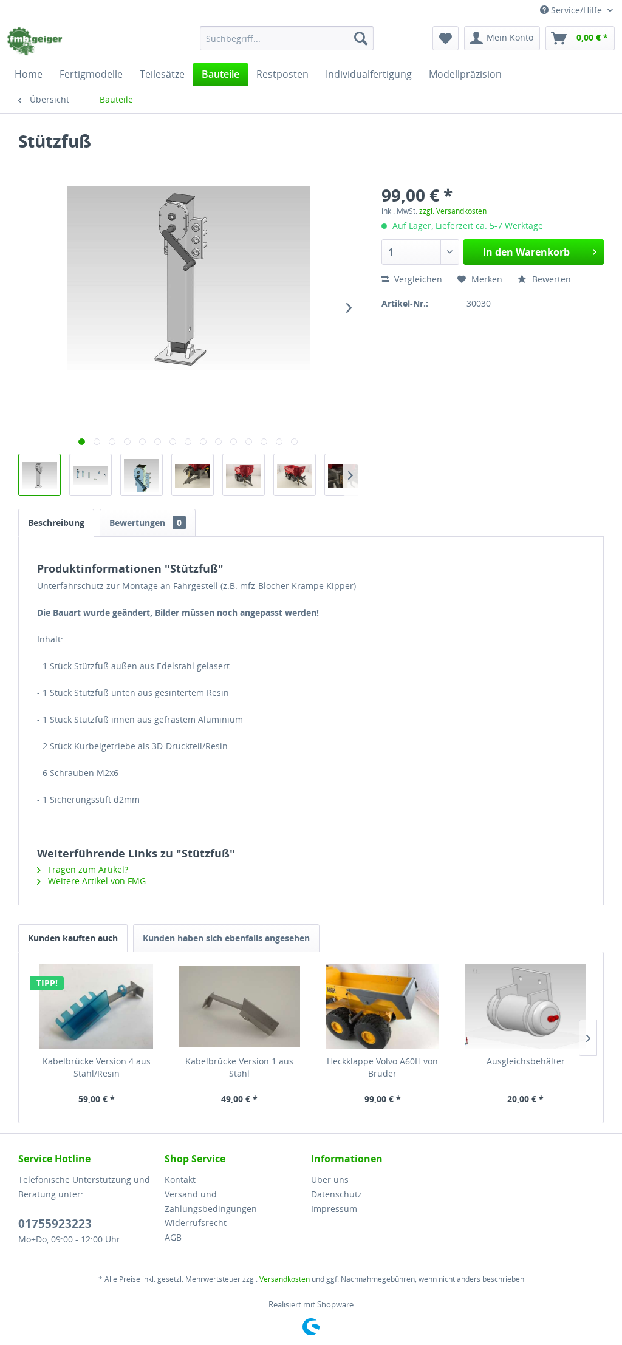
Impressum (334, 1208)
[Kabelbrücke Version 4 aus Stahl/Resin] (96, 1006)
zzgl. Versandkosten (453, 211)
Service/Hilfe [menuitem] (576, 10)
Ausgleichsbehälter (526, 1061)
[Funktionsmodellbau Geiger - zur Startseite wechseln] (34, 41)
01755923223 (55, 1223)
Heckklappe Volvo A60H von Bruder (382, 1067)
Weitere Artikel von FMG (96, 881)
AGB (173, 1237)
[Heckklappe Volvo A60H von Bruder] (382, 1006)
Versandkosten (284, 1279)
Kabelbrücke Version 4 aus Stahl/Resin (97, 1067)
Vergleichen (417, 279)
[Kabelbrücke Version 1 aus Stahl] (240, 1006)
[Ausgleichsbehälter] (526, 1006)
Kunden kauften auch (73, 938)
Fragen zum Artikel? (87, 869)
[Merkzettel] (445, 38)
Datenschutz (336, 1194)
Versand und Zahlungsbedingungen (211, 1201)
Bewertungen (145, 522)
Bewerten (550, 279)
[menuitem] (287, 38)
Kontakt (180, 1179)
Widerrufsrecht (196, 1222)
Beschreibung (56, 522)
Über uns (330, 1179)
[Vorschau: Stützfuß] (39, 475)
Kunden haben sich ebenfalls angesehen (226, 938)
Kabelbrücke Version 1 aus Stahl (239, 1067)
